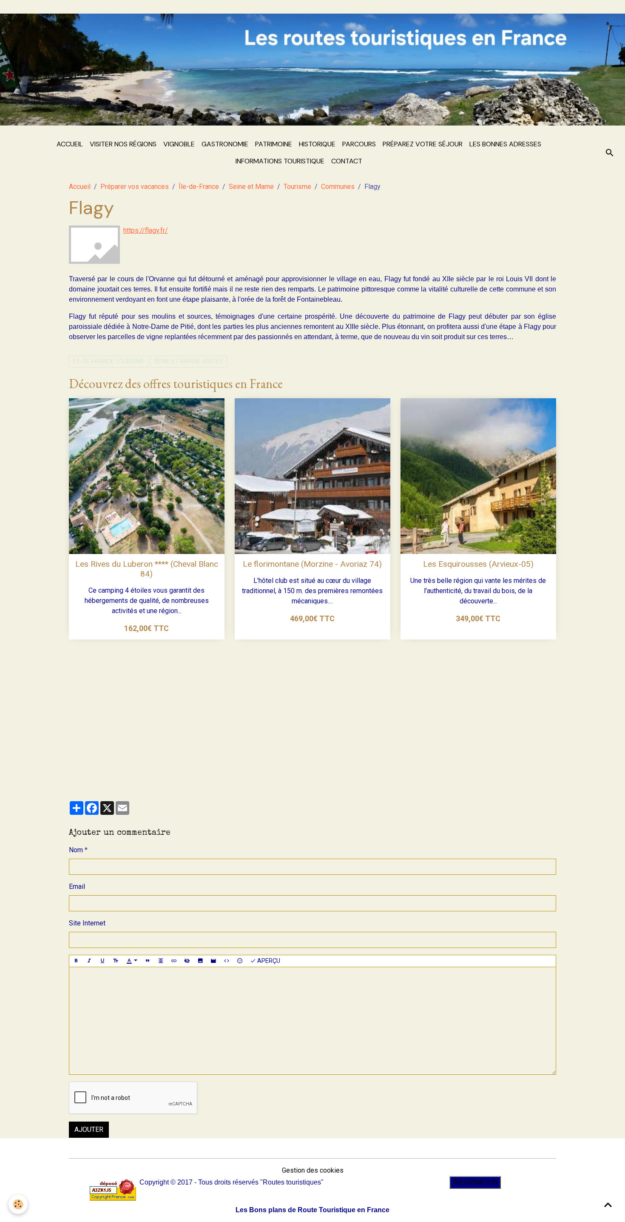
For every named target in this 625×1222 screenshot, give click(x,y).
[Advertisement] (312, 715)
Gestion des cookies (313, 1170)
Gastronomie (225, 144)
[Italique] (89, 961)
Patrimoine (273, 144)
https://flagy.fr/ (145, 230)
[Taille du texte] (115, 961)
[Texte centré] (161, 961)
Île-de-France (199, 187)
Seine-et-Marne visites (188, 361)
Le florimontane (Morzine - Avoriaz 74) (312, 564)
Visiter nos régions (123, 144)
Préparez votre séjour (423, 144)
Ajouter (88, 1129)
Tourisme (297, 187)
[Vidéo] (213, 961)
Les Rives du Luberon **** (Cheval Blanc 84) (146, 569)
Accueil (70, 144)
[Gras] (76, 961)
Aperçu (268, 960)
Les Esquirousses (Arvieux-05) (478, 564)
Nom (76, 850)
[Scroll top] (608, 1205)
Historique (317, 144)
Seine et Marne (251, 187)
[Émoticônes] (240, 961)
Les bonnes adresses (505, 144)
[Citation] (147, 961)
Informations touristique (280, 161)
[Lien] (174, 961)
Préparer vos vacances (134, 187)
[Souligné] (102, 961)
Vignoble (179, 144)
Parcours (359, 144)
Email (77, 886)
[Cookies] (18, 1204)
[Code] (226, 961)
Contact (346, 161)
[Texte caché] (187, 961)
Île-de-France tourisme (109, 361)
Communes (338, 187)
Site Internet (87, 923)
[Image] (200, 961)
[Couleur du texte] (131, 961)
